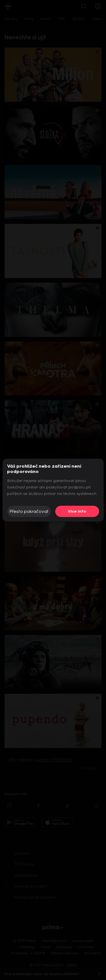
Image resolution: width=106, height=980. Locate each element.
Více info (77, 511)
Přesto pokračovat (29, 511)
